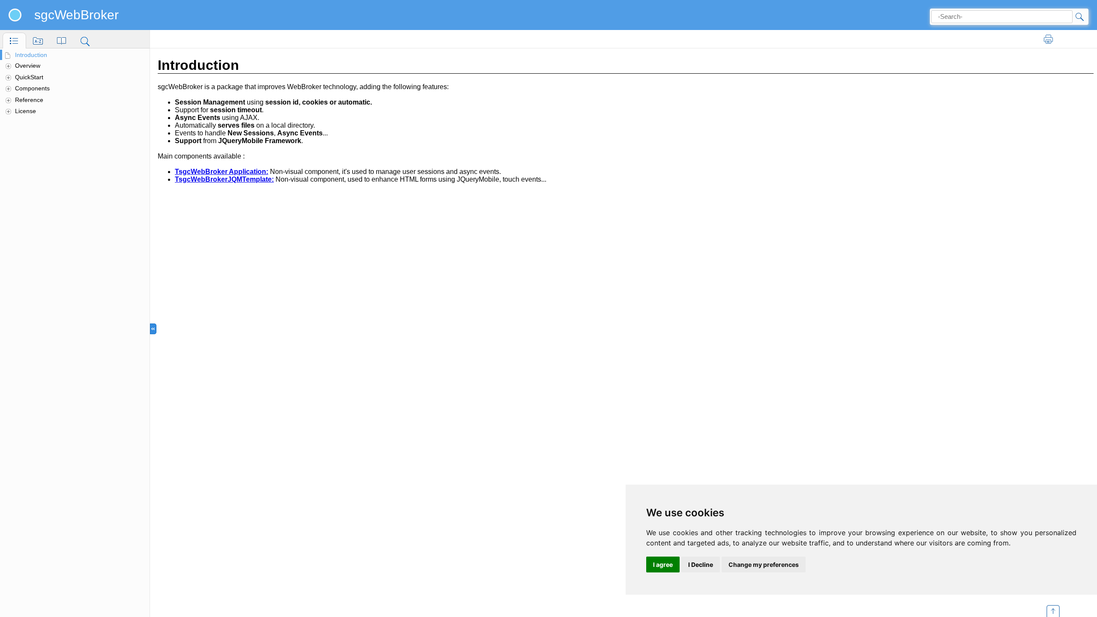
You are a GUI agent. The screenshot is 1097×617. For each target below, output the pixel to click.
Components (32, 88)
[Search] (85, 40)
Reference (29, 99)
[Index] (38, 40)
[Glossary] (61, 40)
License (25, 111)
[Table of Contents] (14, 40)
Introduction (31, 54)
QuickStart (29, 77)
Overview (27, 65)
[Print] (1048, 39)
